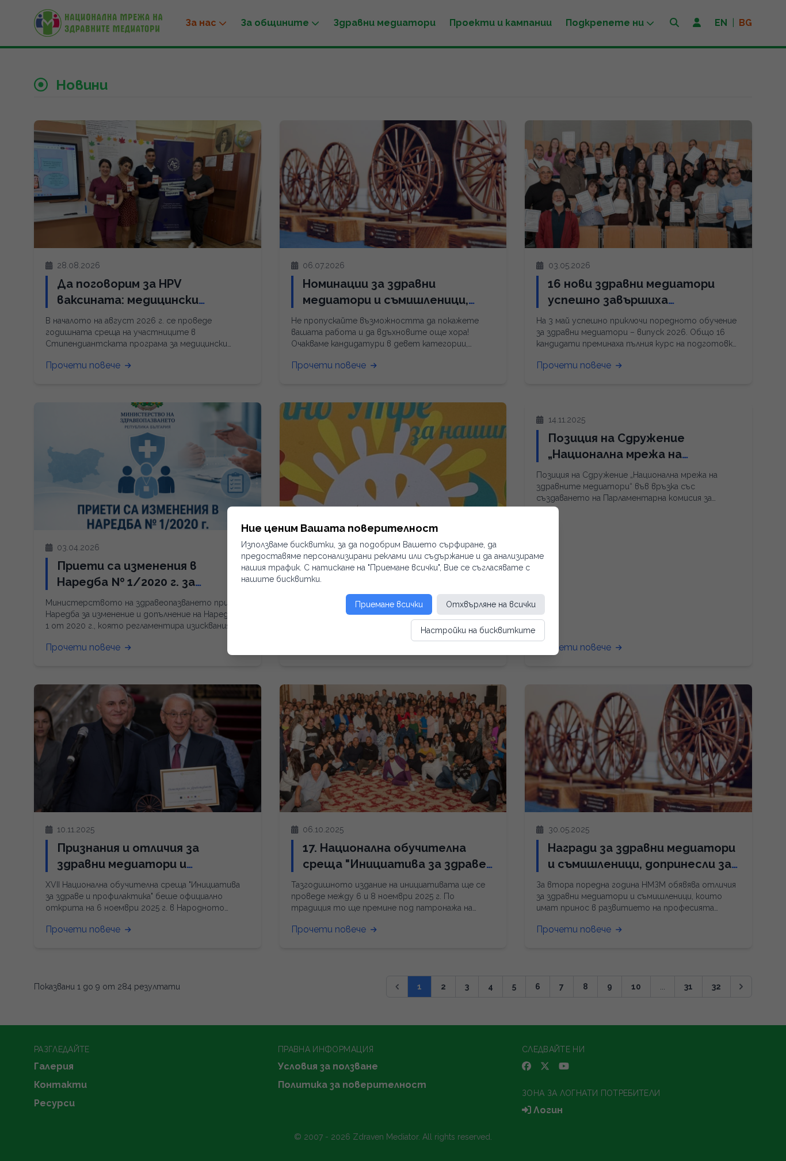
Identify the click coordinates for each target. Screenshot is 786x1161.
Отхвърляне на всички (491, 604)
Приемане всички (389, 604)
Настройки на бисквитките (478, 630)
